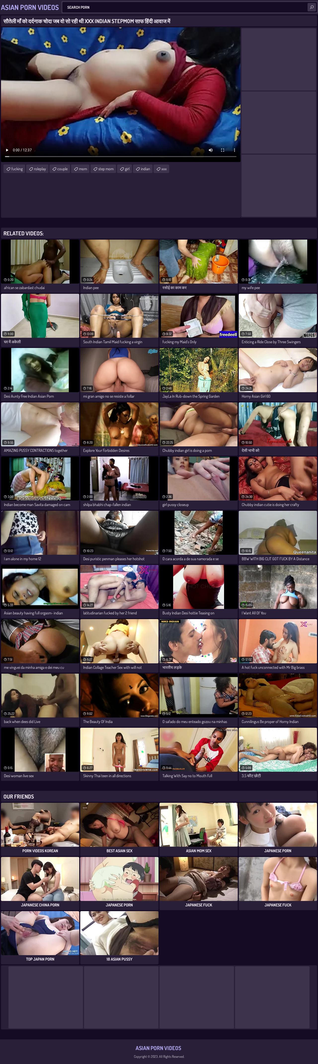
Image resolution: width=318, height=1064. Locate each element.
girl (127, 168)
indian (145, 168)
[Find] (312, 7)
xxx (164, 168)
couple (62, 168)
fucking (17, 168)
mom (83, 168)
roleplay (40, 168)
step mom (106, 168)
